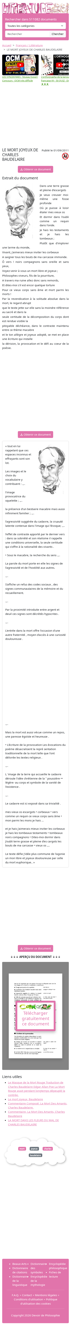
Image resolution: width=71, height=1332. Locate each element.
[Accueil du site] (35, 6)
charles (48, 1148)
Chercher (58, 34)
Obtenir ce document (37, 169)
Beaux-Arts (19, 1264)
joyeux (34, 1148)
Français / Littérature (29, 45)
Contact (27, 1295)
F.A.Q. (15, 1295)
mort (22, 1148)
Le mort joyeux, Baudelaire (25, 1099)
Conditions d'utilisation (28, 1299)
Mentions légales (46, 1295)
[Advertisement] (35, 117)
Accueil (6, 45)
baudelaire (35, 1155)
